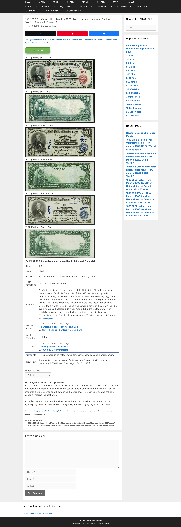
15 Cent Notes (31, 11)
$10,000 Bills (84, 6)
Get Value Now (38, 50)
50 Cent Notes (72, 11)
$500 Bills (29, 6)
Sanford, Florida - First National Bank (60, 327)
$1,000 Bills (47, 6)
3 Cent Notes (103, 6)
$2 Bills (56, 2)
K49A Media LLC (94, 520)
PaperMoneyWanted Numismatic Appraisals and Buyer (140, 48)
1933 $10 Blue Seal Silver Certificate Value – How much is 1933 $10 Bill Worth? (141, 143)
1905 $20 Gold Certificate (54, 346)
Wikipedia (49, 319)
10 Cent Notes (143, 6)
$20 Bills (101, 2)
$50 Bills (116, 2)
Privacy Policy (133, 150)
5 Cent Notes (123, 6)
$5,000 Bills (65, 6)
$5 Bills (70, 2)
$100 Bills (132, 2)
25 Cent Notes (52, 11)
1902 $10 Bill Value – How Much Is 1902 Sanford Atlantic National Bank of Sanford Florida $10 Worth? (71, 423)
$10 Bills (85, 2)
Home (27, 2)
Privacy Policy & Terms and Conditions (37, 513)
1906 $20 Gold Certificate (54, 350)
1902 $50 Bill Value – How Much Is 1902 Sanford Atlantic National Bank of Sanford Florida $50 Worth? (71, 426)
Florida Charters (35, 420)
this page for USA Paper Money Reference (50, 411)
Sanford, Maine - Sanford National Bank (61, 330)
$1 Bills (41, 2)
